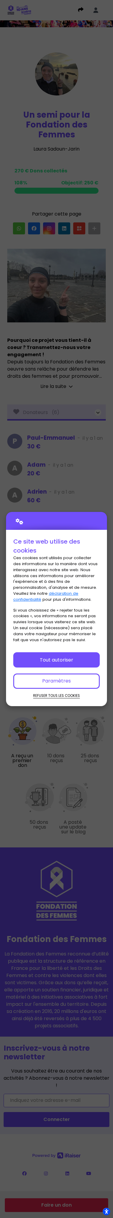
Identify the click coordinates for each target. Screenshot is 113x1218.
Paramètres (56, 680)
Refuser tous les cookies (56, 695)
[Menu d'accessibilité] (106, 1211)
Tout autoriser (56, 659)
